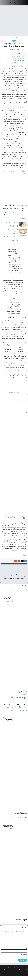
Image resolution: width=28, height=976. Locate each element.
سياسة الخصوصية (11, 969)
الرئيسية (15, 37)
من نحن (17, 969)
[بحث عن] (21, 3)
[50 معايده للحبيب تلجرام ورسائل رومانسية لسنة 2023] (21, 760)
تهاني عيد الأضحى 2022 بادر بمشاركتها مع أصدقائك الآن (7, 826)
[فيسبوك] (25, 561)
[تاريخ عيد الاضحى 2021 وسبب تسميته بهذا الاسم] (7, 699)
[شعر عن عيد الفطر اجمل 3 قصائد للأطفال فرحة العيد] (23, 238)
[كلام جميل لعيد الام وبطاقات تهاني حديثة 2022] (7, 713)
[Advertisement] (14, 20)
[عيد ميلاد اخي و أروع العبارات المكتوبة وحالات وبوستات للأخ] (21, 699)
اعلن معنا (21, 969)
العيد (24, 555)
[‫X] (22, 561)
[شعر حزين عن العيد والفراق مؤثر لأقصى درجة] (21, 867)
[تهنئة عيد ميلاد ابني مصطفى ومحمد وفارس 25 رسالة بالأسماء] (7, 592)
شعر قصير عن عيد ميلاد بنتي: (19, 58)
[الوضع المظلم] (19, 3)
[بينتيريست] (19, 561)
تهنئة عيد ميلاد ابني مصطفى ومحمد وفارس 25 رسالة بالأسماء (8, 599)
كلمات (11, 37)
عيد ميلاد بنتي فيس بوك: (20, 62)
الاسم (26, 948)
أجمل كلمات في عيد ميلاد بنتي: (18, 56)
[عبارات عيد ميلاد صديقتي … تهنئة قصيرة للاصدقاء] (21, 639)
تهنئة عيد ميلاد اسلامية (11, 370)
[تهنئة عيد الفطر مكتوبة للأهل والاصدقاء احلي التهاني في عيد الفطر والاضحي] (23, 224)
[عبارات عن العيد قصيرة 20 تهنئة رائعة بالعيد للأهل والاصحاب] (23, 231)
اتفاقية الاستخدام (4, 969)
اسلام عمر (17, 49)
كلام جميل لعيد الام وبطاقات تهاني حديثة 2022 (8, 718)
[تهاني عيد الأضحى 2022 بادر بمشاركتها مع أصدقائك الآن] (7, 820)
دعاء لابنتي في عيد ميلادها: (19, 60)
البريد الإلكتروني (24, 954)
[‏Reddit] (15, 561)
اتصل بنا (25, 969)
